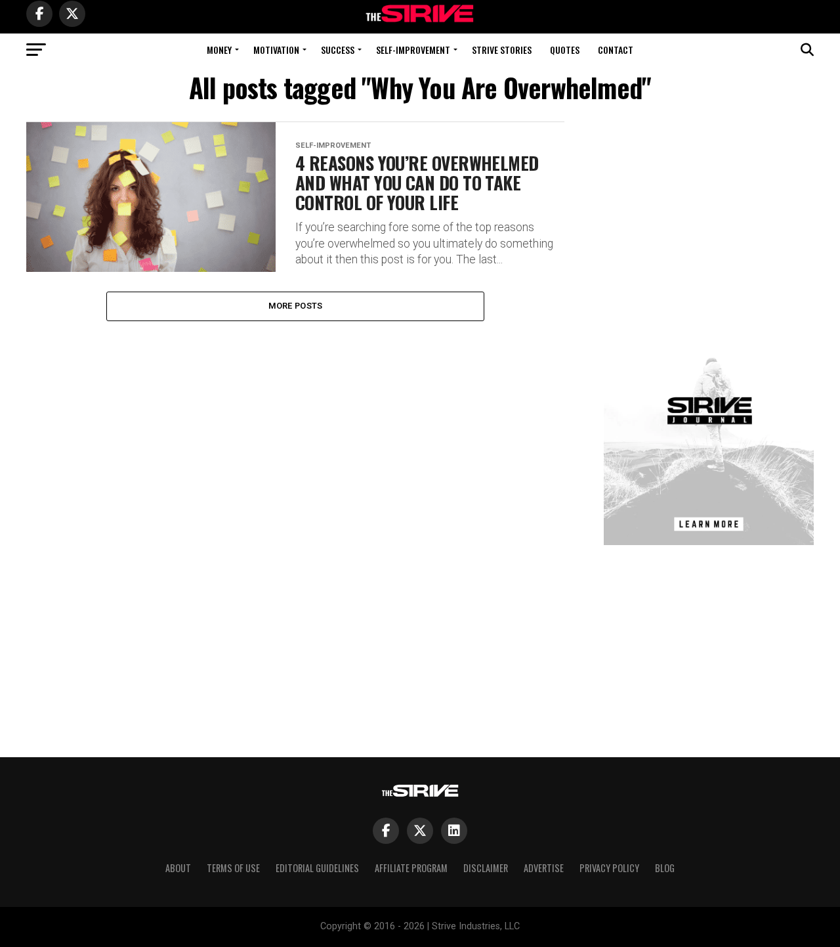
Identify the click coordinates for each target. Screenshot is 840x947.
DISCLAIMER (485, 868)
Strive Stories (502, 49)
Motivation (276, 49)
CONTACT (615, 49)
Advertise (544, 868)
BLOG (665, 868)
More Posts (295, 306)
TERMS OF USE (233, 868)
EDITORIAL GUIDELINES (317, 868)
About (178, 868)
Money (219, 49)
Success (337, 49)
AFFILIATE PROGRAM (411, 868)
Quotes (564, 49)
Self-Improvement (413, 49)
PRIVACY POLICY (609, 868)
